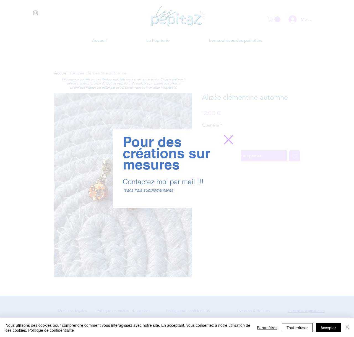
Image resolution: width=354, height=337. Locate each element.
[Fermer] (347, 328)
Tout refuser (297, 327)
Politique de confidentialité (51, 330)
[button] (228, 140)
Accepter (328, 327)
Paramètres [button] (267, 327)
